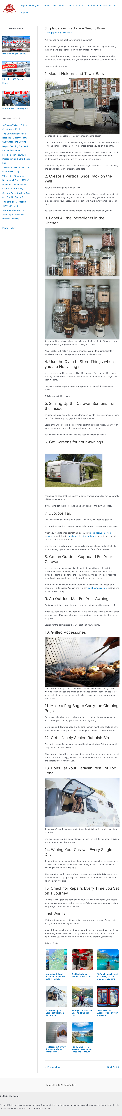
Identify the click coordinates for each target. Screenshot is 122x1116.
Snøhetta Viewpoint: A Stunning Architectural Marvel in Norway (13, 214)
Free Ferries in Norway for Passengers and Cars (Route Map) (16, 159)
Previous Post (53, 1067)
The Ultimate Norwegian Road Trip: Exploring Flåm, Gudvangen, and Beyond (14, 138)
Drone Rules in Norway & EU (15, 108)
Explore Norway (28, 5)
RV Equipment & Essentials (100, 5)
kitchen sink (74, 536)
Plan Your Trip (74, 5)
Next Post (113, 1067)
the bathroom (89, 536)
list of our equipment (97, 588)
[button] (37, 5)
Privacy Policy (8, 228)
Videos (24, 13)
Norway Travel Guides (53, 5)
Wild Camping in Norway (14, 54)
